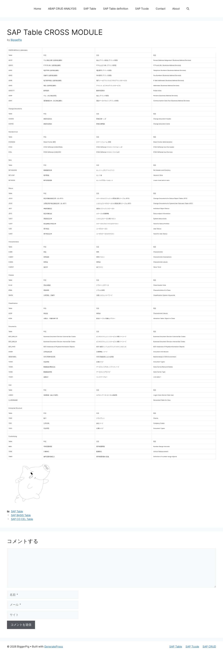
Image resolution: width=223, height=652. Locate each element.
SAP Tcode (142, 8)
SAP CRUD (209, 646)
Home (37, 8)
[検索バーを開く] (188, 8)
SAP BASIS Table (21, 515)
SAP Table (89, 8)
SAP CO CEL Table (22, 519)
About (176, 8)
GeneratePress (53, 646)
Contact (160, 8)
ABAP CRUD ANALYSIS (62, 8)
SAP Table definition (115, 8)
